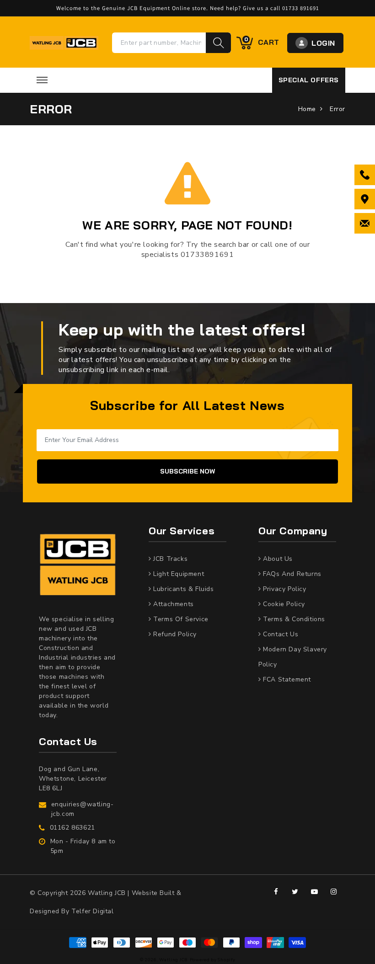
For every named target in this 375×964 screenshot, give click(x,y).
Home (307, 109)
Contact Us (279, 634)
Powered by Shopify (213, 960)
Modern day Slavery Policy (292, 657)
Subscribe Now (187, 471)
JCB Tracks (169, 558)
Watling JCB (173, 960)
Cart (261, 42)
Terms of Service (180, 619)
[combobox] (159, 43)
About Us (277, 558)
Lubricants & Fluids (182, 589)
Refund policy (174, 634)
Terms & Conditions (293, 619)
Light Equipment (177, 574)
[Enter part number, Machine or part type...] (218, 42)
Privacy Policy (283, 589)
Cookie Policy (283, 604)
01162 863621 (72, 827)
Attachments (172, 604)
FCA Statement (286, 679)
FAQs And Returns (291, 574)
